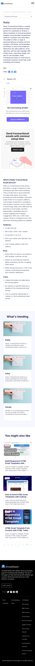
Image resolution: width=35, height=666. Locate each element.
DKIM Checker (26, 612)
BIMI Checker (25, 608)
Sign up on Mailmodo (18, 119)
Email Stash (6, 12)
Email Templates (5, 601)
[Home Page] (7, 3)
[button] (4, 545)
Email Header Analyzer (25, 630)
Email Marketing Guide (15, 601)
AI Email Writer (26, 616)
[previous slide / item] (2, 493)
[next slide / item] (32, 493)
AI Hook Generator (27, 620)
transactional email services (18, 12)
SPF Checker (25, 604)
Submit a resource (7, 585)
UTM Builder (25, 600)
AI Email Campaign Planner (27, 652)
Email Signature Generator (26, 645)
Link (8, 83)
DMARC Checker (26, 624)
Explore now (17, 149)
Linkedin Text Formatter (25, 637)
